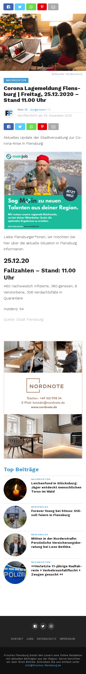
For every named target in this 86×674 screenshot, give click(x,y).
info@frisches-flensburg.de (43, 665)
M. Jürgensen (35, 109)
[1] (43, 228)
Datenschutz (46, 638)
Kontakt (17, 638)
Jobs (30, 638)
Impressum (67, 638)
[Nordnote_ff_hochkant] (43, 458)
